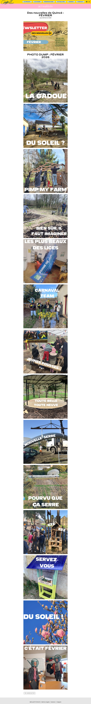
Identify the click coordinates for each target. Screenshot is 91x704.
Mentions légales (45, 702)
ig (89, 1)
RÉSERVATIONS (48, 1)
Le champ (37, 1)
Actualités (61, 1)
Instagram (59, 702)
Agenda (71, 1)
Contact (80, 1)
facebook (86, 1)
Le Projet (27, 1)
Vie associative (29, 693)
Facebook (53, 702)
